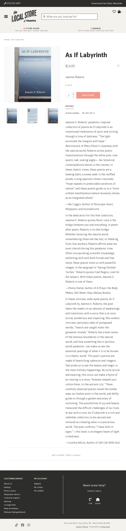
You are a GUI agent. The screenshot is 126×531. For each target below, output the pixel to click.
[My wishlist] (114, 11)
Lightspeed (105, 527)
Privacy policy (10, 491)
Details (69, 106)
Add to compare (73, 455)
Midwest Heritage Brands (14, 512)
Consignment (10, 505)
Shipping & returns (12, 494)
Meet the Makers (11, 508)
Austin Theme (82, 527)
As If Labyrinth (17, 39)
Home (6, 39)
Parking (7, 487)
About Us (8, 484)
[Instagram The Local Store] (29, 525)
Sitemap (7, 501)
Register (37, 484)
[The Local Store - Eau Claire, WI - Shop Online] (24, 16)
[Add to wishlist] (118, 65)
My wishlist (39, 491)
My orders (38, 487)
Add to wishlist (58, 455)
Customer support (12, 498)
